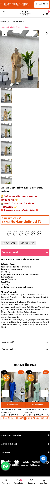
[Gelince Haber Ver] (39, 233)
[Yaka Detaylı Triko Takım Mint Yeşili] (16, 388)
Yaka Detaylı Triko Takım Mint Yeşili (15, 411)
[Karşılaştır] (15, 233)
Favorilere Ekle (2, 415)
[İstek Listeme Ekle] (9, 233)
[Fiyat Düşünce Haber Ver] (27, 233)
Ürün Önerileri (9, 349)
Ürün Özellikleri (10, 252)
